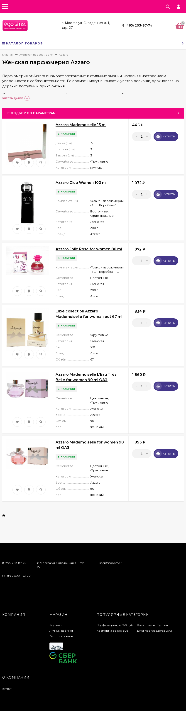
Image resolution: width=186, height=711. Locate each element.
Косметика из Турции (152, 625)
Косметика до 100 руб (112, 630)
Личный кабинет (61, 630)
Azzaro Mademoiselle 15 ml (81, 125)
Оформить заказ (61, 636)
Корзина (55, 625)
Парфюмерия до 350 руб (115, 625)
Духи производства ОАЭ (154, 630)
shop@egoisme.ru (111, 563)
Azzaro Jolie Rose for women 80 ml (89, 249)
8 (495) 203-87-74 (137, 25)
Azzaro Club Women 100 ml (81, 182)
